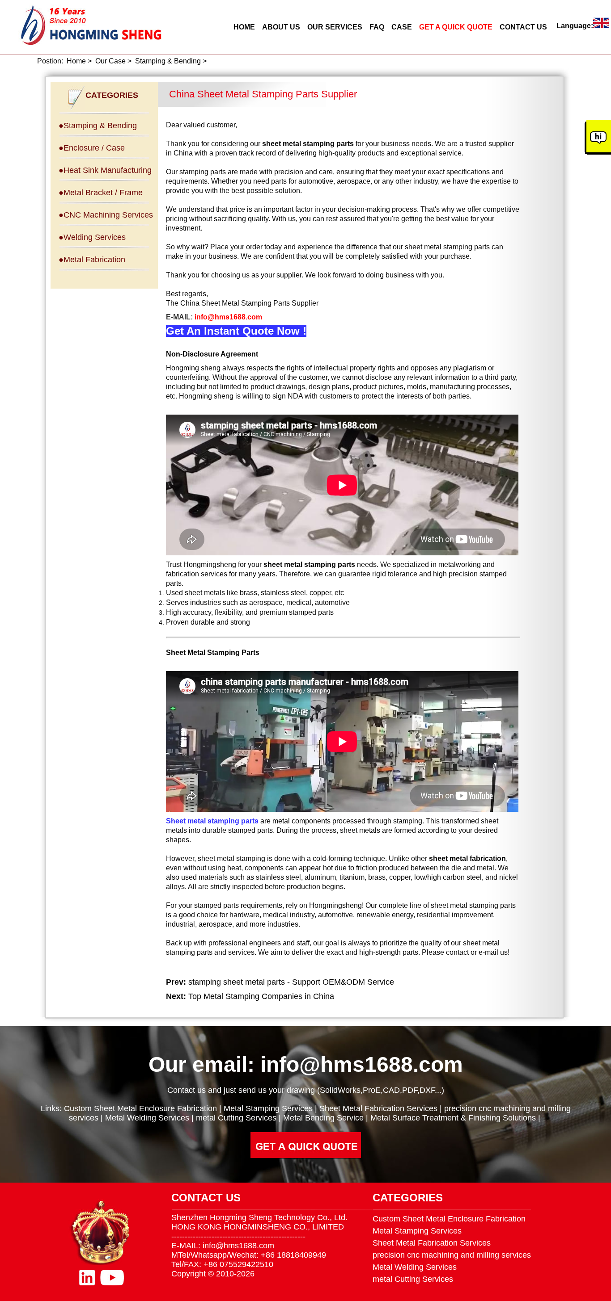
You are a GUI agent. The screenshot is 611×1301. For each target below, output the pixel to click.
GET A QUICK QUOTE (455, 27)
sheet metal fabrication (467, 858)
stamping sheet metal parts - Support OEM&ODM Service (291, 982)
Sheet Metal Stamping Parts (212, 652)
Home (76, 61)
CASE (401, 27)
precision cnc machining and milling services (452, 1255)
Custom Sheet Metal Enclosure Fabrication (140, 1108)
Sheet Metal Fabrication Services (378, 1108)
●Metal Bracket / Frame (101, 192)
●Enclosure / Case (92, 147)
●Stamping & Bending (98, 125)
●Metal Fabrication (92, 259)
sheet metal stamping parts (473, 905)
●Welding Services (92, 237)
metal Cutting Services (236, 1117)
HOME (244, 27)
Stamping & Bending (168, 61)
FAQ (376, 27)
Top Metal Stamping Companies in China (261, 996)
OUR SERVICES (334, 27)
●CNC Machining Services (106, 214)
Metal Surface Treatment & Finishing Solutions (453, 1117)
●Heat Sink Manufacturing (105, 170)
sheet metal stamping (231, 858)
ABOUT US (281, 27)
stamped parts (250, 830)
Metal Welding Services (147, 1117)
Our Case (110, 61)
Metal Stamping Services (268, 1108)
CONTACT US (523, 27)
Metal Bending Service (323, 1117)
